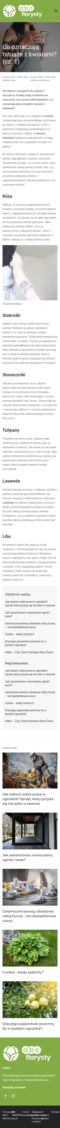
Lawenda (8, 502)
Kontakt (54, 1112)
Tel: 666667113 (15, 1113)
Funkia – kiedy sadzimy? (23, 972)
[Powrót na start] (22, 10)
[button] (56, 10)
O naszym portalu (44, 1115)
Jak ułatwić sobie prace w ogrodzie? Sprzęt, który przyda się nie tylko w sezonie (27, 799)
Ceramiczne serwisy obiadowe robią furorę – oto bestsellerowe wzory (29, 916)
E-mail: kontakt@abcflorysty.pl (25, 1113)
